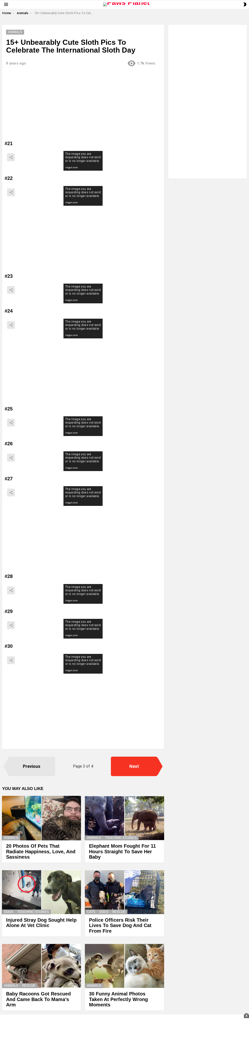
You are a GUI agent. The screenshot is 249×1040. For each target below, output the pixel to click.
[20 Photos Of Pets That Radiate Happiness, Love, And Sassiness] (41, 818)
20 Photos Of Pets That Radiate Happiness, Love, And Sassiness (40, 851)
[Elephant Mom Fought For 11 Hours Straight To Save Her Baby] (124, 818)
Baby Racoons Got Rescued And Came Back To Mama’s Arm (38, 999)
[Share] (83, 161)
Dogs (8, 912)
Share (11, 157)
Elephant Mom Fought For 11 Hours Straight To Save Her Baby (122, 851)
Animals (11, 838)
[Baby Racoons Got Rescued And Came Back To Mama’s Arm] (41, 966)
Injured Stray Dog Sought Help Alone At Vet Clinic (41, 922)
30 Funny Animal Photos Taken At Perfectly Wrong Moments (118, 999)
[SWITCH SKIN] (245, 4)
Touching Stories (121, 838)
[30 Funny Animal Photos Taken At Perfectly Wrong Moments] (124, 966)
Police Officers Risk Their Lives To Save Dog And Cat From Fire (120, 925)
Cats (91, 912)
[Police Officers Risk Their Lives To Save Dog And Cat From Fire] (124, 892)
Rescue (118, 912)
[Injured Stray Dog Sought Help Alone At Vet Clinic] (41, 892)
